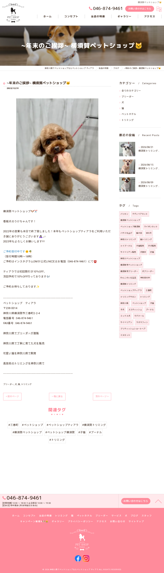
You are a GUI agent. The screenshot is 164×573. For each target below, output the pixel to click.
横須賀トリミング (128, 284)
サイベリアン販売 (128, 252)
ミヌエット (125, 335)
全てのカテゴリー (131, 90)
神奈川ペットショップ (130, 258)
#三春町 (13, 425)
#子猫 (82, 432)
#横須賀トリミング (94, 425)
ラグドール (139, 316)
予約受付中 (145, 278)
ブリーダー (8, 384)
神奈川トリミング (128, 239)
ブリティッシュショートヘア (133, 329)
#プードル (95, 432)
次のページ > (102, 396)
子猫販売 (140, 246)
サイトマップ (136, 521)
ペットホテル (129, 114)
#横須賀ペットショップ (27, 432)
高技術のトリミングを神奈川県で (24, 363)
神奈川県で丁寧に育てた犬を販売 (24, 343)
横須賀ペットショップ (130, 220)
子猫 (152, 303)
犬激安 (143, 252)
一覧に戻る (57, 396)
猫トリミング (146, 239)
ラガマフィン (142, 322)
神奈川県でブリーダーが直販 (21, 333)
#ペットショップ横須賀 (60, 432)
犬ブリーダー (148, 271)
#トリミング (57, 439)
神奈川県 (124, 303)
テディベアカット (140, 214)
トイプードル (126, 246)
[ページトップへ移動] (158, 501)
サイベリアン (126, 322)
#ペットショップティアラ (62, 425)
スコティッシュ (135, 310)
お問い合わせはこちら (139, 8)
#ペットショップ (32, 425)
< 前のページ (12, 396)
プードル (150, 310)
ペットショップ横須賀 (130, 227)
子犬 (122, 310)
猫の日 (139, 233)
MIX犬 (149, 233)
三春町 (149, 290)
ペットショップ (139, 303)
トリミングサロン (128, 297)
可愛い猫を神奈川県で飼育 (19, 353)
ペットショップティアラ (131, 290)
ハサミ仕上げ (126, 233)
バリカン (124, 214)
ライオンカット (151, 227)
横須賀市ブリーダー (129, 271)
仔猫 (152, 252)
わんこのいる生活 (128, 278)
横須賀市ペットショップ (131, 265)
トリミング (26, 384)
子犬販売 (152, 246)
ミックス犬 (125, 316)
